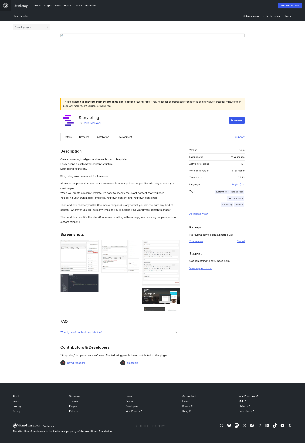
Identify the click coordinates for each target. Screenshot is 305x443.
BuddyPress (246, 411)
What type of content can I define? (81, 332)
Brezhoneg (48, 426)
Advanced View (198, 213)
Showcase (74, 396)
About (16, 396)
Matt (242, 401)
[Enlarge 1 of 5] (94, 244)
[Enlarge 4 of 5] (175, 244)
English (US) (238, 184)
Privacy (16, 411)
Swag (186, 411)
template (239, 204)
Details (68, 137)
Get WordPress (290, 5)
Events (186, 401)
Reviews (84, 137)
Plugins (73, 406)
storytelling (227, 204)
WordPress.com (248, 396)
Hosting (17, 406)
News (16, 401)
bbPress (244, 406)
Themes (73, 401)
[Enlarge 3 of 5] (135, 244)
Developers (132, 406)
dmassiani (132, 362)
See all (241, 241)
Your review (196, 241)
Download (237, 120)
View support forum (200, 268)
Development (124, 137)
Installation (102, 137)
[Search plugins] (46, 27)
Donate (187, 406)
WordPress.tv (134, 411)
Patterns (73, 411)
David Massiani (92, 123)
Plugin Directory (21, 16)
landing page (237, 192)
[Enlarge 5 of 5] (175, 292)
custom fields (222, 192)
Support (240, 137)
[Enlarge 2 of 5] (94, 278)
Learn (129, 396)
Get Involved (189, 396)
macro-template (235, 198)
